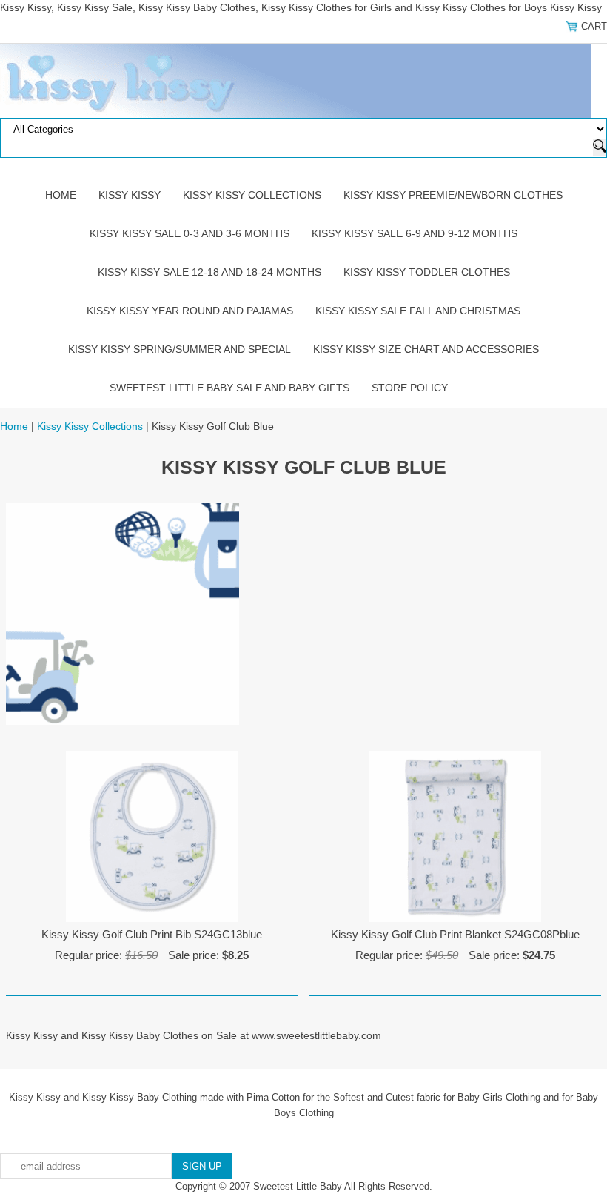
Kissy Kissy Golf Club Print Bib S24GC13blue (151, 934)
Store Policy (410, 388)
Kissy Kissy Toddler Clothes (426, 272)
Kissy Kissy (129, 195)
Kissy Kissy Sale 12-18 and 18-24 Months (209, 272)
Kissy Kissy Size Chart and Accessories (426, 349)
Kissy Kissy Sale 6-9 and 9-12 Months (414, 233)
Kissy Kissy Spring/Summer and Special (179, 349)
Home (60, 195)
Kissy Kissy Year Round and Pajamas (190, 310)
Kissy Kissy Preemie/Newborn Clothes (453, 195)
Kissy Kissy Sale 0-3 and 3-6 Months (189, 233)
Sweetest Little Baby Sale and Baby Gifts (229, 388)
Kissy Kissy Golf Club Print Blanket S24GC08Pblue (455, 934)
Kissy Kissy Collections (252, 195)
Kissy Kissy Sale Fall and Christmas (417, 310)
